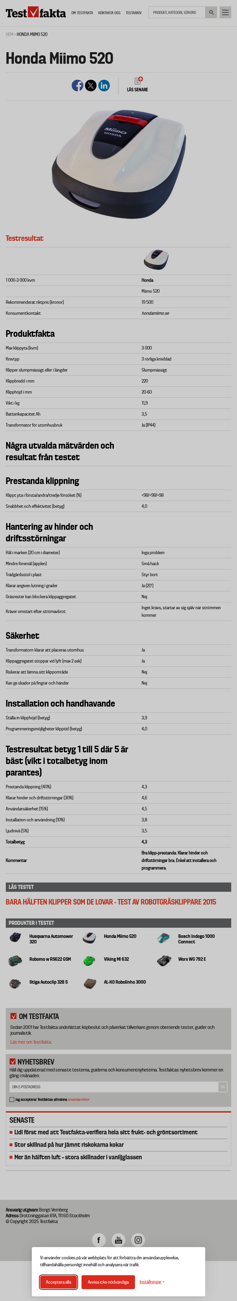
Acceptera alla (58, 1282)
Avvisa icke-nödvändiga (108, 1282)
